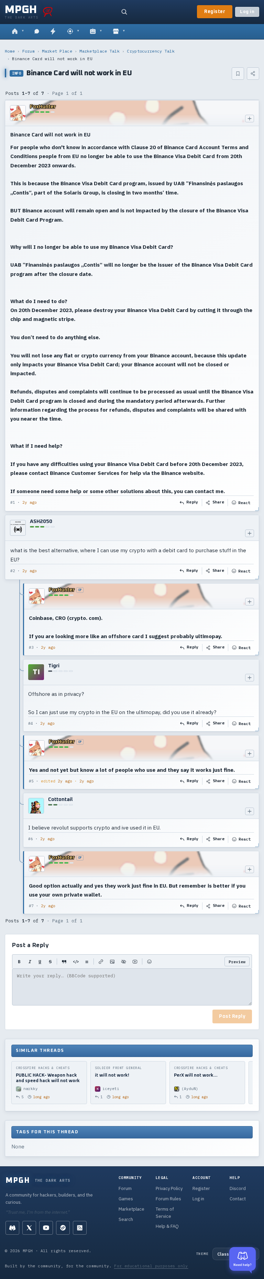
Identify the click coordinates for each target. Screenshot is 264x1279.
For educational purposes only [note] (151, 1265)
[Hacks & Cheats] (73, 31)
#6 (30, 838)
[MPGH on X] (29, 1228)
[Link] (101, 961)
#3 (31, 647)
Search (126, 1219)
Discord (238, 1188)
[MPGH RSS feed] (80, 1228)
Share (218, 502)
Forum (28, 51)
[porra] (48, 12)
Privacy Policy (169, 1188)
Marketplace (131, 1209)
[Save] (238, 73)
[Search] (124, 11)
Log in (247, 12)
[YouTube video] (135, 961)
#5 (31, 781)
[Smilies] (149, 961)
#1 (12, 502)
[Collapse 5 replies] (20, 748)
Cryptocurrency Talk (151, 51)
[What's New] (53, 31)
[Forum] (18, 31)
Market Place (57, 51)
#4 (30, 723)
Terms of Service (165, 1212)
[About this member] (249, 118)
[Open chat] (37, 31)
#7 (31, 905)
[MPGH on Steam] (63, 1228)
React (244, 502)
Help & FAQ (167, 1226)
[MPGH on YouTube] (46, 1228)
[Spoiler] (123, 961)
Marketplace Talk (99, 51)
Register (214, 11)
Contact (238, 1199)
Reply (192, 502)
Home (10, 51)
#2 (12, 570)
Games (126, 1199)
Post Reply (232, 1016)
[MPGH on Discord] (12, 1228)
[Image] (112, 961)
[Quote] (64, 961)
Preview (237, 961)
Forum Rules (168, 1199)
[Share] (253, 73)
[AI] (96, 31)
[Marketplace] (119, 31)
